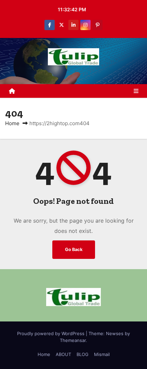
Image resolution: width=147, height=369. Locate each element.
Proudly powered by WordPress (51, 333)
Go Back (73, 249)
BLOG (83, 354)
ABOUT (63, 354)
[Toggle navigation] (136, 90)
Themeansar (73, 340)
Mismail (102, 354)
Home (12, 123)
